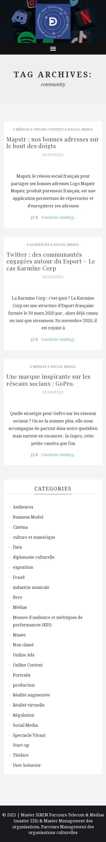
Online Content (48, 129)
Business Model (28, 517)
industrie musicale (31, 587)
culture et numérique (34, 537)
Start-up (21, 745)
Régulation (23, 715)
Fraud (19, 577)
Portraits (21, 675)
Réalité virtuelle (29, 705)
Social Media (80, 129)
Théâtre (21, 755)
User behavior (27, 765)
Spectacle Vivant (29, 735)
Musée (19, 635)
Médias (23, 129)
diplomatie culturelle (34, 557)
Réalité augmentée (31, 695)
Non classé (23, 645)
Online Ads (23, 655)
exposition (23, 567)
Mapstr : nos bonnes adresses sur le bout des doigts (53, 142)
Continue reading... (58, 217)
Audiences (40, 245)
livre (17, 597)
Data (17, 547)
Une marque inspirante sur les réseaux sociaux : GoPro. (49, 380)
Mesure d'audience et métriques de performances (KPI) (48, 621)
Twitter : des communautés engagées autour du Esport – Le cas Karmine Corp (51, 261)
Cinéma (20, 527)
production (24, 685)
